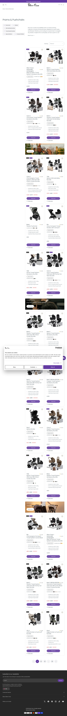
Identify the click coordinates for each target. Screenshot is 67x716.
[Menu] (3, 4)
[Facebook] (48, 701)
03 (44, 661)
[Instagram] (55, 701)
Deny (14, 367)
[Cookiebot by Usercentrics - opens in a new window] (56, 348)
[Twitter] (44, 701)
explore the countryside (41, 32)
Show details (56, 362)
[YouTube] (63, 701)
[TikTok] (59, 701)
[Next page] (56, 661)
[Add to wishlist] (42, 50)
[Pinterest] (52, 701)
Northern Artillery (32, 710)
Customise (32, 367)
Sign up (60, 680)
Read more (30, 151)
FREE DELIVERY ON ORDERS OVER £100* (33, 1)
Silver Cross (31, 708)
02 (41, 661)
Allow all (53, 367)
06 (52, 661)
